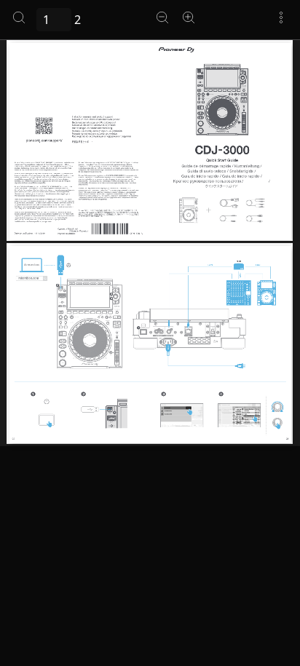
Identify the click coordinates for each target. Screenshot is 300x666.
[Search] (19, 17)
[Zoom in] (188, 17)
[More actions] (281, 17)
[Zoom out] (162, 17)
